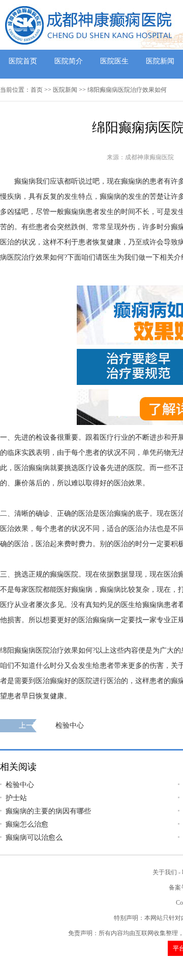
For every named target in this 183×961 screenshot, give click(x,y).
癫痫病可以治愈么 (34, 837)
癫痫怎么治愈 (27, 824)
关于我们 (164, 872)
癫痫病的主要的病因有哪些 (48, 811)
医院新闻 (160, 61)
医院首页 (23, 61)
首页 (36, 89)
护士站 (16, 798)
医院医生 (114, 61)
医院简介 (68, 61)
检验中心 (69, 725)
